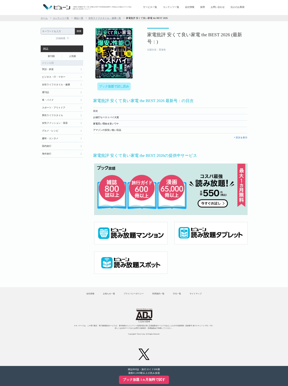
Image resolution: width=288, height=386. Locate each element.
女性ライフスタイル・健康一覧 (104, 18)
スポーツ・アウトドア (53, 107)
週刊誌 (45, 92)
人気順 (72, 56)
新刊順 (51, 56)
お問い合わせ (218, 7)
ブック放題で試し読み (114, 86)
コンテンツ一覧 (171, 7)
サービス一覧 (150, 7)
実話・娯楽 (48, 69)
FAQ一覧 (177, 293)
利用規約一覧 (158, 293)
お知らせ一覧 (109, 293)
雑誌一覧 (78, 18)
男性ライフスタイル (52, 115)
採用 (202, 7)
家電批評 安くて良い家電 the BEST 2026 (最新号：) (194, 38)
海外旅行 (46, 153)
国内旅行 (46, 146)
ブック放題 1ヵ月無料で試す (144, 379)
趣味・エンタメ (50, 138)
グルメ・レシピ (50, 130)
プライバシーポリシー (134, 293)
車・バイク (48, 100)
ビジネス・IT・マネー (53, 77)
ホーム (44, 18)
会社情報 (189, 7)
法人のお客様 (237, 7)
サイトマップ (196, 293)
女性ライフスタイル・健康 (56, 84)
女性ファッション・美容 (55, 123)
